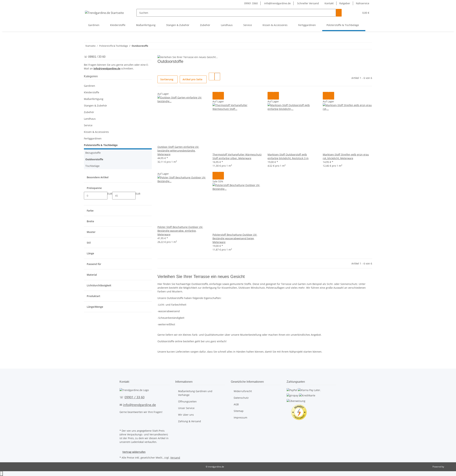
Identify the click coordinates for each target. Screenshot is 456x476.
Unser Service (186, 408)
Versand (175, 457)
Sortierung (166, 79)
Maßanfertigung (93, 99)
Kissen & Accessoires (96, 132)
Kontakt (329, 3)
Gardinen (89, 85)
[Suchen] (339, 13)
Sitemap (238, 411)
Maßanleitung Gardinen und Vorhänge (195, 393)
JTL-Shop (449, 466)
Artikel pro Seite (192, 79)
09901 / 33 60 (134, 397)
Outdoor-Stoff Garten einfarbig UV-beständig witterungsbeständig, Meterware (178, 150)
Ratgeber (344, 3)
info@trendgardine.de (277, 3)
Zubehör (89, 112)
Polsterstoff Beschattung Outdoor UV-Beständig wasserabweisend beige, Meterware (235, 238)
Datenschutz (241, 397)
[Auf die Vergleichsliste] (215, 96)
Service (88, 125)
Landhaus (90, 118)
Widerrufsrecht (243, 391)
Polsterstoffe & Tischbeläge (101, 145)
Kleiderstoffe (91, 92)
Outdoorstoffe (94, 159)
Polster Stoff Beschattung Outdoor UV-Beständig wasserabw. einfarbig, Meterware (180, 230)
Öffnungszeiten (187, 401)
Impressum (240, 417)
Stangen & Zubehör (95, 105)
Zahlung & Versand (189, 421)
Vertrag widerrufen (134, 452)
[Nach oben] (1, 473)
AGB (236, 404)
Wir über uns (186, 414)
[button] (350, 13)
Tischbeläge (92, 166)
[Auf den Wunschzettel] (221, 96)
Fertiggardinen (93, 138)
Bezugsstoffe (93, 152)
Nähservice (362, 3)
